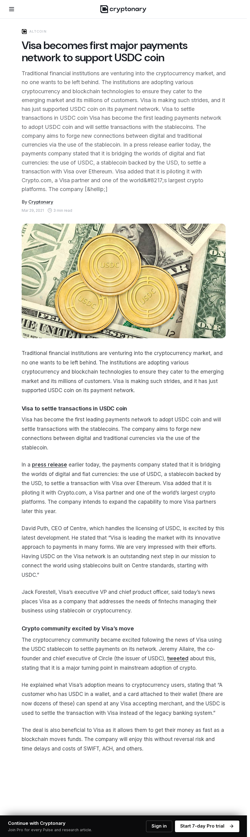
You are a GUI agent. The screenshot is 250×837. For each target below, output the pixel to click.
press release (49, 465)
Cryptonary (40, 202)
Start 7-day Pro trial (202, 826)
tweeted (177, 658)
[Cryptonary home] (123, 9)
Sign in (159, 826)
